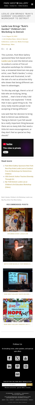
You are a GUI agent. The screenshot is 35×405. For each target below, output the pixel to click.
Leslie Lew (13, 41)
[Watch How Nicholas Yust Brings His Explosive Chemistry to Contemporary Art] (17, 250)
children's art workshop (17, 197)
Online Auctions (23, 6)
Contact (12, 399)
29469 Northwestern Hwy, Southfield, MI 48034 (18, 397)
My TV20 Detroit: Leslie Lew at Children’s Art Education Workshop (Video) (18, 184)
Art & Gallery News (9, 39)
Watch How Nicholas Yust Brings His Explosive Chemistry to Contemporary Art (18, 264)
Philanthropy (5, 44)
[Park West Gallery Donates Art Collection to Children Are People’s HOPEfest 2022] (17, 310)
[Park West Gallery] (16, 4)
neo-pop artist (5, 200)
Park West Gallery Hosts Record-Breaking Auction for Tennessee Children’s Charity (18, 294)
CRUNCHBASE (25, 393)
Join (29, 385)
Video (12, 44)
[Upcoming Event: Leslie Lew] (17, 219)
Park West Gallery (16, 200)
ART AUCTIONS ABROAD (18, 394)
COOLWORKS (17, 393)
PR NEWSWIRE (9, 393)
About (3, 399)
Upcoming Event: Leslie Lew (17, 233)
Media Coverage (23, 41)
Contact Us (13, 6)
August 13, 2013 (12, 36)
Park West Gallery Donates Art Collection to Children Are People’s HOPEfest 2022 (18, 324)
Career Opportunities (21, 399)
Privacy (31, 399)
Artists (6, 6)
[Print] (11, 49)
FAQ (7, 399)
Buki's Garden (5, 197)
